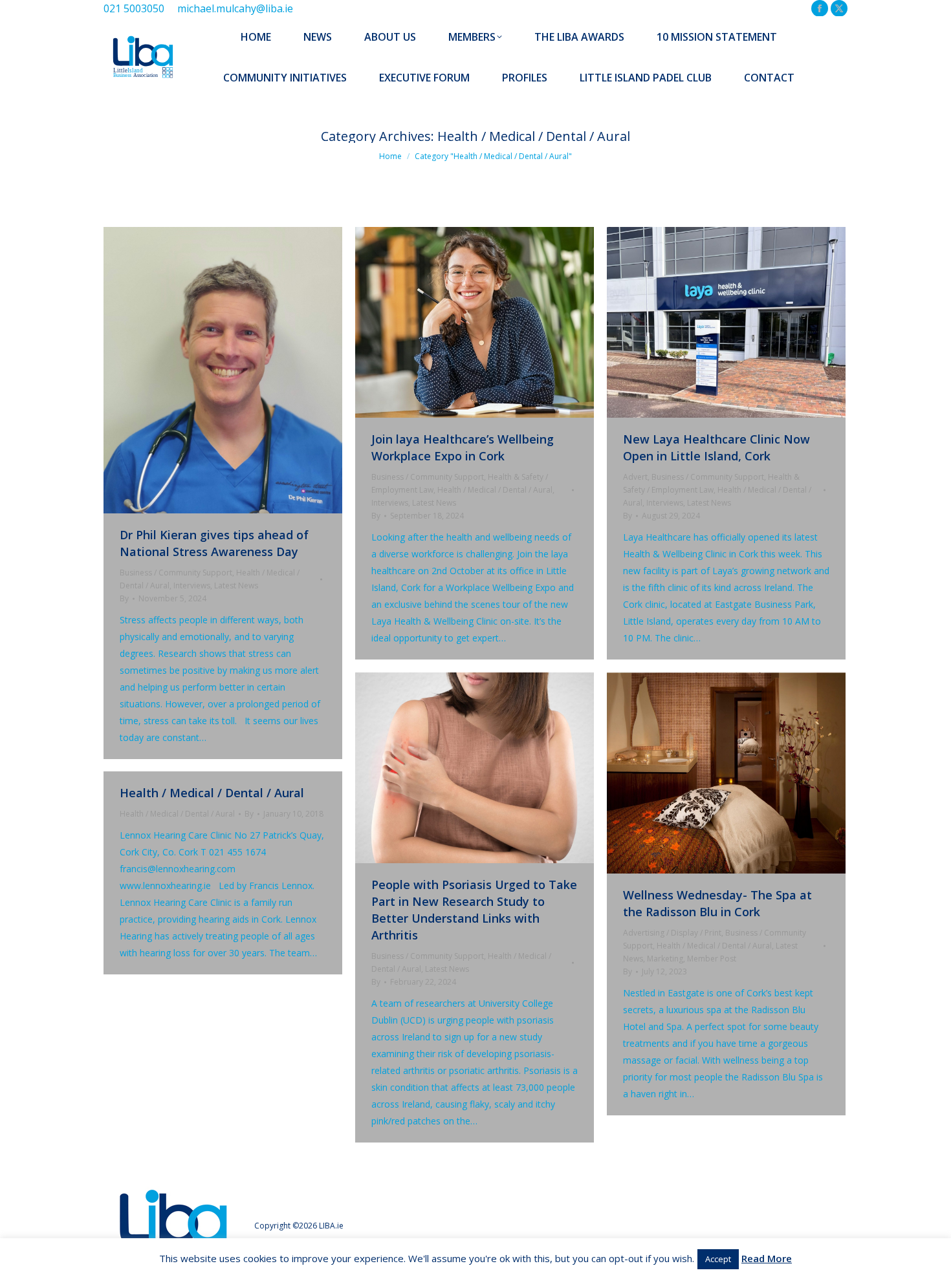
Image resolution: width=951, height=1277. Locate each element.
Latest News (236, 585)
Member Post (711, 958)
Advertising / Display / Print (672, 932)
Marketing (665, 958)
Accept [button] (718, 1259)
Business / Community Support (176, 572)
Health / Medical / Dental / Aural (494, 489)
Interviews (191, 585)
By (124, 598)
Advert (635, 476)
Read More (766, 1258)
